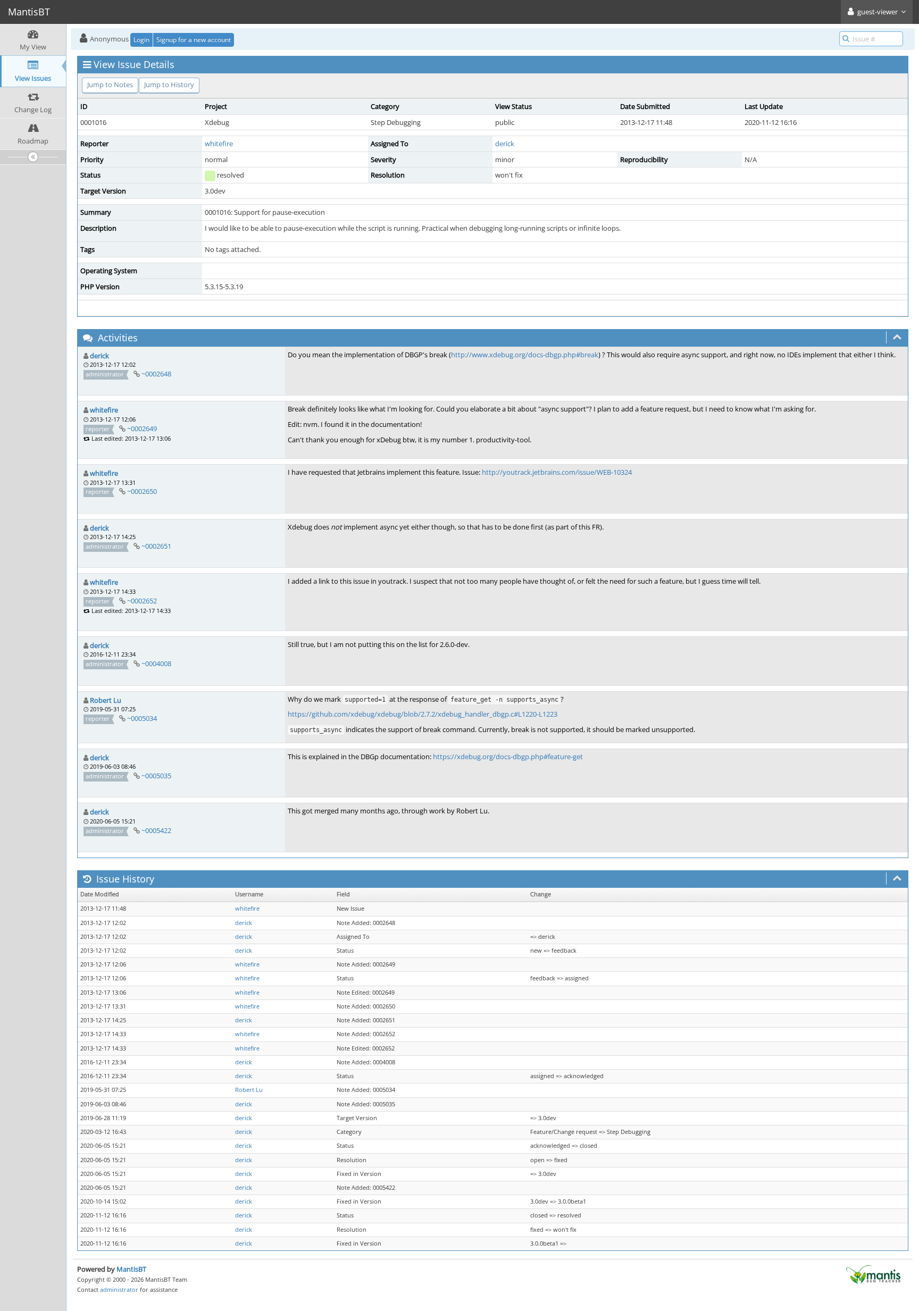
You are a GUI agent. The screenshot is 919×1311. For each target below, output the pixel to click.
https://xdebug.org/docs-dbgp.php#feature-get (508, 756)
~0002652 (142, 601)
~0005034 (142, 718)
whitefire (219, 143)
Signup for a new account (193, 39)
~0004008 (156, 663)
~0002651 (156, 546)
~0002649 (142, 428)
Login (141, 39)
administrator (119, 1289)
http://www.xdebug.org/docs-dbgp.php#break (524, 354)
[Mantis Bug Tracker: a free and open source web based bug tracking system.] (873, 1274)
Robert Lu (105, 700)
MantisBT (131, 1269)
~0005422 (156, 830)
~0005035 (156, 775)
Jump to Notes (110, 84)
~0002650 (142, 491)
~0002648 (156, 374)
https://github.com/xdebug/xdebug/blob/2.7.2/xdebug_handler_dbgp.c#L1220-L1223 (422, 714)
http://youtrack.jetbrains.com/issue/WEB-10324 (557, 472)
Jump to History (169, 84)
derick (504, 143)
